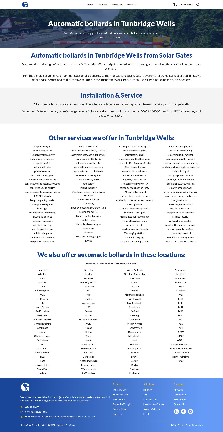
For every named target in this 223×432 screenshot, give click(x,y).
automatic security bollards (88, 171)
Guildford (135, 319)
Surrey (88, 311)
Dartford (180, 274)
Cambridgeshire (42, 323)
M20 (42, 294)
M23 (180, 311)
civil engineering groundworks (180, 195)
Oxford (135, 311)
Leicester (134, 352)
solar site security (88, 146)
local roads (42, 327)
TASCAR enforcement (134, 191)
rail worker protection (180, 220)
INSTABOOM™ (120, 389)
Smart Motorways (88, 319)
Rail (145, 394)
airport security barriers (180, 229)
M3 (42, 344)
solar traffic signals (135, 154)
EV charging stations (134, 233)
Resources (117, 4)
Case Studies (180, 394)
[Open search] (198, 5)
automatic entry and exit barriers (88, 154)
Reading (134, 315)
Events (146, 414)
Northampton (134, 327)
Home (90, 4)
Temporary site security (42, 154)
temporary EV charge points (134, 241)
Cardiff (134, 360)
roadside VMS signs (134, 212)
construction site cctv (134, 175)
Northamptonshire (134, 294)
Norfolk (88, 352)
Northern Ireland (180, 356)
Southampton (42, 290)
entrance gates (42, 208)
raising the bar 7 (88, 187)
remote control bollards (88, 158)
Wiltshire (42, 274)
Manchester (134, 335)
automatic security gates (88, 162)
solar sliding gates (42, 150)
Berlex (88, 240)
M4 (42, 303)
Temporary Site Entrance (88, 215)
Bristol (134, 356)
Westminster (88, 303)
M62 (42, 286)
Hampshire (42, 269)
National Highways (181, 344)
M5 (88, 307)
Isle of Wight (134, 298)
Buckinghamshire (42, 319)
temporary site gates (42, 220)
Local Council (42, 352)
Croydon (180, 290)
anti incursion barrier (88, 199)
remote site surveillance (134, 171)
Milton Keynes (134, 323)
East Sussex (42, 298)
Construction (150, 399)
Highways (148, 389)
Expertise (117, 414)
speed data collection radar (134, 229)
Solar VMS (88, 228)
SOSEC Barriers (120, 394)
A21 (181, 327)
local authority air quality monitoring (181, 167)
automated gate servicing (42, 212)
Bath (42, 360)
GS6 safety (88, 203)
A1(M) (180, 340)
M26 (180, 315)
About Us (132, 4)
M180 (180, 335)
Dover (180, 286)
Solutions (102, 4)
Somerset (42, 348)
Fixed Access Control (153, 404)
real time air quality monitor (180, 158)
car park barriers (42, 162)
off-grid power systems (181, 175)
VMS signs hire (134, 204)
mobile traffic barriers (42, 237)
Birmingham (134, 331)
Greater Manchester (134, 274)
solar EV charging (134, 237)
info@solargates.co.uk (36, 411)
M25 (88, 323)
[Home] (25, 3)
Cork (88, 335)
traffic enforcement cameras (134, 195)
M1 (88, 290)
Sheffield (134, 344)
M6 (88, 294)
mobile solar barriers (42, 229)
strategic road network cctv (134, 187)
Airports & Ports (151, 409)
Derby (134, 364)
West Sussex (42, 307)
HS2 (42, 356)
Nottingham (134, 348)
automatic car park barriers (88, 167)
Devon (134, 282)
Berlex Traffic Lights (123, 404)
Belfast (180, 360)
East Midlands (134, 303)
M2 (181, 294)
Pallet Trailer (88, 220)
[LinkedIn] (176, 411)
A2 (180, 319)
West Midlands (135, 269)
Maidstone (134, 307)
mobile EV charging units (181, 146)
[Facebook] (183, 411)
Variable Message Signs (88, 224)
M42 (180, 307)
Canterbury (89, 286)
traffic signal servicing (180, 204)
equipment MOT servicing (180, 212)
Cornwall (134, 286)
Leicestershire (88, 364)
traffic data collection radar (134, 216)
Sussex (88, 315)
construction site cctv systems (180, 224)
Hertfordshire (88, 348)
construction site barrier (42, 187)
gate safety (88, 183)
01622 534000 (185, 4)
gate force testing (42, 224)
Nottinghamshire (88, 360)
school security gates (88, 179)
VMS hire (88, 232)
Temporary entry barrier (42, 200)
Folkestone (180, 282)
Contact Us (179, 404)
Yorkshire (135, 278)
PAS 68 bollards (42, 195)
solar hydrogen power (180, 187)
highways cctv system (134, 179)
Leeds (135, 340)
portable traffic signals (135, 150)
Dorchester (42, 340)
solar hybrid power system (180, 179)
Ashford (88, 278)
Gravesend (180, 278)
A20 (181, 323)
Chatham (134, 369)
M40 (180, 303)
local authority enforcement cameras (135, 200)
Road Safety (119, 399)
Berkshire (42, 315)
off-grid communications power (180, 191)
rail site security (180, 216)
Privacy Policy (177, 425)
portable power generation (181, 183)
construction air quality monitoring (181, 162)
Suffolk (42, 282)
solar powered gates (42, 146)
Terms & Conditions (194, 425)
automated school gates (88, 175)
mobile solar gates (42, 233)
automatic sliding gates (42, 175)
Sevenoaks (180, 269)
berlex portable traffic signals (134, 146)
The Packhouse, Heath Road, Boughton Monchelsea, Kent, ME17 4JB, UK (60, 416)
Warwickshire (88, 369)
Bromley (88, 269)
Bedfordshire (42, 311)
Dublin (88, 331)
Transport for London (181, 348)
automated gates (42, 167)
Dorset (134, 290)
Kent (42, 278)
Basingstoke (42, 364)
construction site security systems (42, 183)
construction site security (42, 179)
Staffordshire (88, 373)
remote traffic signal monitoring (134, 162)
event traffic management (180, 237)
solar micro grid (180, 171)
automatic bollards (42, 216)
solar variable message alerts (135, 208)
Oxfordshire (88, 344)
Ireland (88, 327)
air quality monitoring (181, 150)
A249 (181, 331)
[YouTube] (190, 411)
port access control (181, 233)
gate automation (42, 171)
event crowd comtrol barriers (181, 241)
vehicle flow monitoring (134, 220)
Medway (42, 373)
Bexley (88, 274)
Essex (42, 331)
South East (42, 369)
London (88, 298)
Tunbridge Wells (88, 282)
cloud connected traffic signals (134, 158)
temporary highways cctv (135, 183)
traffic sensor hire (134, 224)
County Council (181, 352)
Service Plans (119, 409)
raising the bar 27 (88, 211)
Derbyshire (88, 356)
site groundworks (181, 200)
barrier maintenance (180, 208)
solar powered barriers (42, 158)
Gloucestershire (42, 335)
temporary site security (42, 241)
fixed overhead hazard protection (88, 207)
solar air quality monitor (180, 154)
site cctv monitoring (134, 167)
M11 (180, 298)
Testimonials (180, 399)
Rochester (134, 373)
